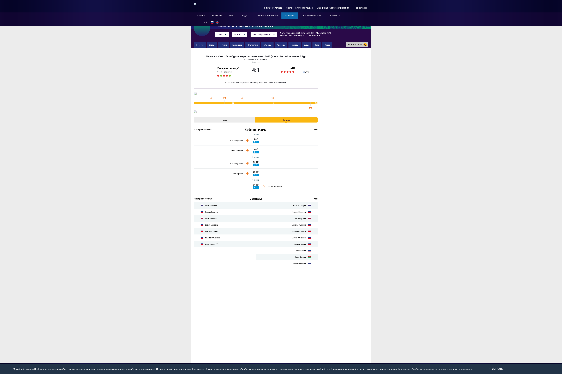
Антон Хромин (300, 218)
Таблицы (267, 45)
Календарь (237, 45)
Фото (317, 45)
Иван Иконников (299, 263)
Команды (281, 45)
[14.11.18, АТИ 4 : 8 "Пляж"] (282, 72)
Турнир (224, 45)
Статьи (212, 45)
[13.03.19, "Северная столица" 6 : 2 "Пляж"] (221, 76)
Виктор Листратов (239, 82)
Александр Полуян (299, 231)
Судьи (306, 45)
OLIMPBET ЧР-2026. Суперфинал (299, 8)
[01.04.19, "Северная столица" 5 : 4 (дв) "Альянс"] (230, 76)
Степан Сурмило (236, 141)
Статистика (253, 45)
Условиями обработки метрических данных (422, 369)
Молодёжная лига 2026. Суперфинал (333, 8)
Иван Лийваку (210, 218)
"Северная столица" (228, 68)
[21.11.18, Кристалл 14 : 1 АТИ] (285, 72)
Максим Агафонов (212, 238)
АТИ (292, 68)
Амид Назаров (300, 257)
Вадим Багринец (211, 225)
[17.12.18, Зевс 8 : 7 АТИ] (293, 72)
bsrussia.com (286, 369)
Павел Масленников (277, 82)
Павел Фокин (301, 251)
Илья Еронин (238, 173)
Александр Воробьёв (257, 82)
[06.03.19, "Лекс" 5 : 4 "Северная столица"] (218, 76)
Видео (327, 45)
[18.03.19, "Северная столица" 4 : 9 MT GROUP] (224, 76)
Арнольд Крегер (211, 231)
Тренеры (294, 45)
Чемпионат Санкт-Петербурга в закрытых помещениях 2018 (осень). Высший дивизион (252, 56)
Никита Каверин (299, 205)
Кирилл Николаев (299, 212)
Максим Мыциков (299, 225)
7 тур (302, 56)
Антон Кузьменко (275, 186)
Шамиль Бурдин (300, 244)
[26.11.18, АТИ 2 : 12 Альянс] (287, 72)
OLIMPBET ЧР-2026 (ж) (273, 8)
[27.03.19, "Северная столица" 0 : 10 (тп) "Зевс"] (227, 76)
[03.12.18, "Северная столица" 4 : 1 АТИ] (290, 72)
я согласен (497, 369)
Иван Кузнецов (237, 151)
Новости (200, 45)
